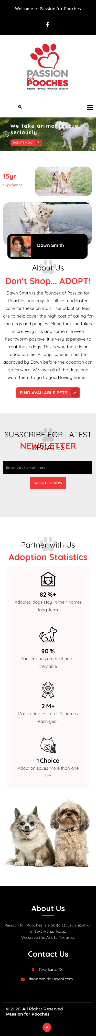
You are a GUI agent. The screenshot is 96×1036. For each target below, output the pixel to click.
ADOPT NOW (22, 142)
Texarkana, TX (50, 969)
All (25, 1009)
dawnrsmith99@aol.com (51, 979)
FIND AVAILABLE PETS (44, 392)
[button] (88, 107)
